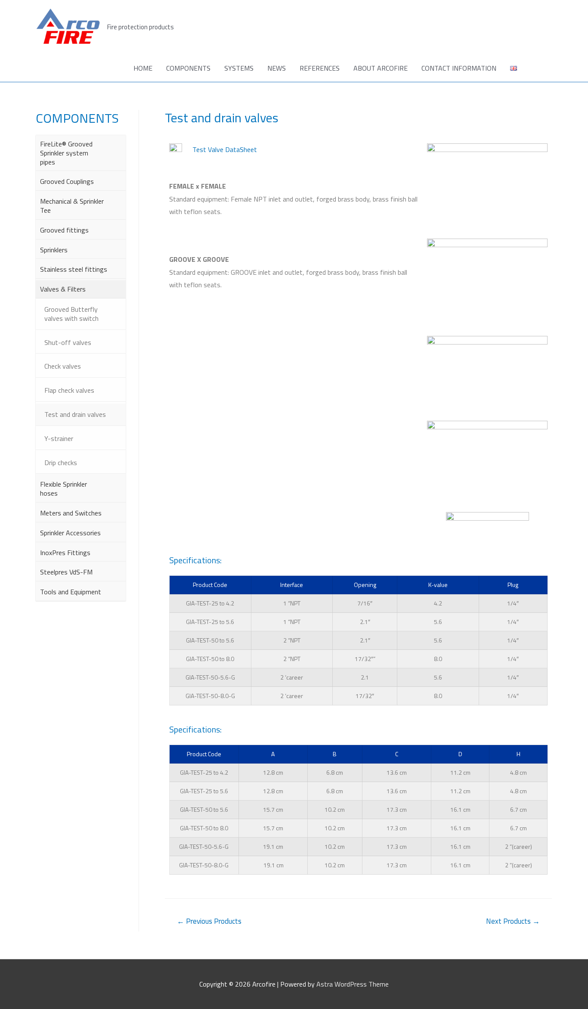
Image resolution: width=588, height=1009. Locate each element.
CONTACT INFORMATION (458, 68)
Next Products (513, 921)
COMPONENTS (188, 68)
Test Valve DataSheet (224, 149)
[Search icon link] (541, 68)
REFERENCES (320, 68)
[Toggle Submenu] (115, 153)
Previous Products (209, 921)
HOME (142, 68)
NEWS (276, 68)
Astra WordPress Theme (352, 984)
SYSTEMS (239, 68)
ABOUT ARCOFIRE (380, 68)
